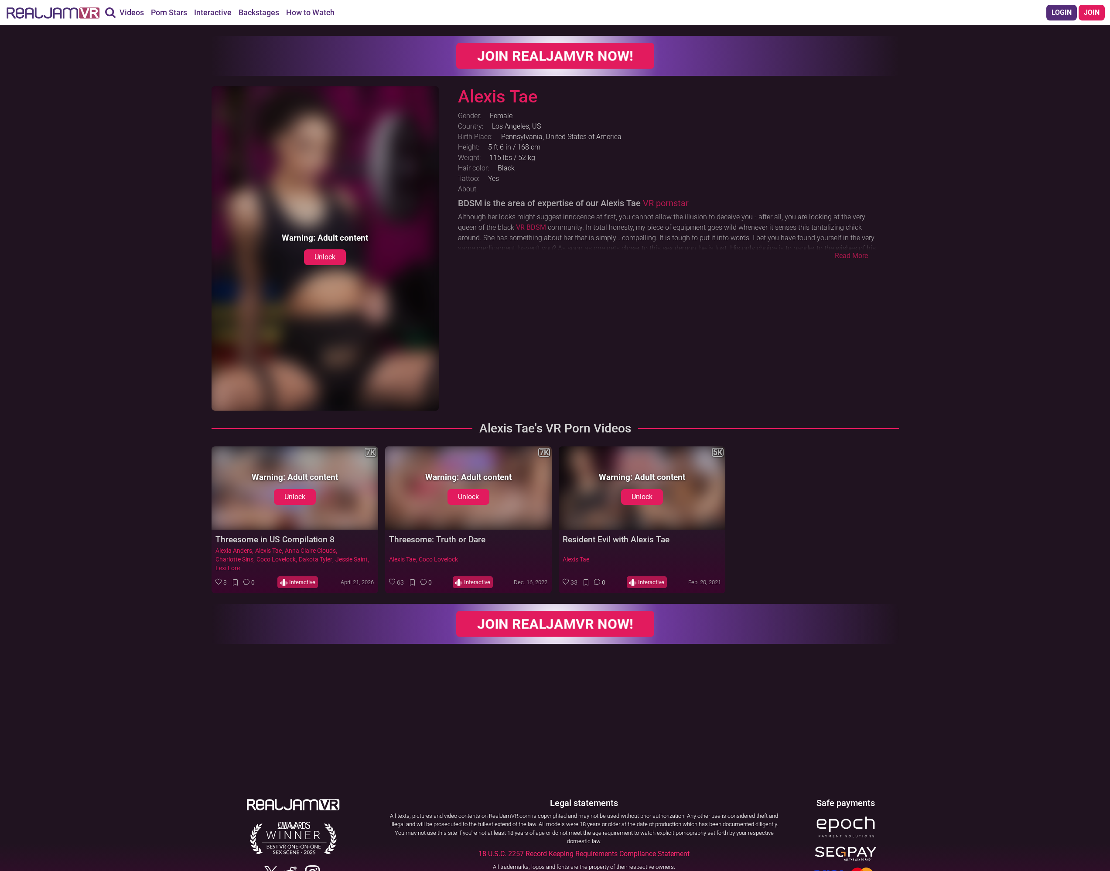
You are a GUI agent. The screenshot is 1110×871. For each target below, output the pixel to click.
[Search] (110, 12)
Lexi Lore (227, 568)
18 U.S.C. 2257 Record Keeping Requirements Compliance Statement (584, 854)
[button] (221, 582)
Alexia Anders (233, 551)
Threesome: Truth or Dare (437, 539)
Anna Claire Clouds (310, 551)
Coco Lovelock (276, 559)
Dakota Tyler (315, 559)
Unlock (324, 257)
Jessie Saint (351, 559)
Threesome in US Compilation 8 (275, 539)
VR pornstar (666, 203)
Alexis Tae (268, 551)
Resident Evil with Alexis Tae (616, 539)
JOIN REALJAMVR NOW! (554, 55)
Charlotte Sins (234, 559)
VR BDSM (531, 227)
